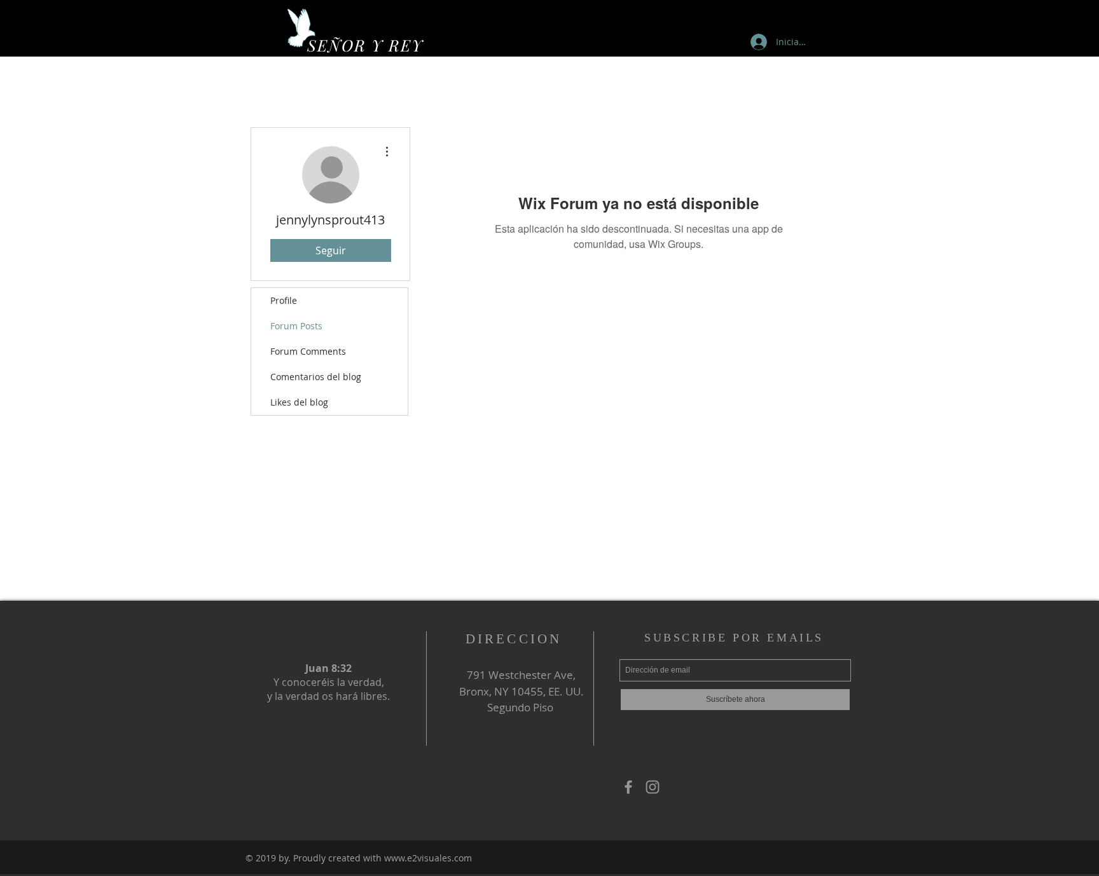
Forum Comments (308, 351)
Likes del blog (299, 402)
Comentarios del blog (315, 377)
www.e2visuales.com (428, 858)
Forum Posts (296, 326)
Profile (283, 300)
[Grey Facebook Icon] (628, 787)
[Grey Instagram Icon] (652, 787)
